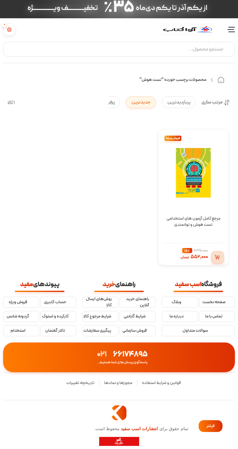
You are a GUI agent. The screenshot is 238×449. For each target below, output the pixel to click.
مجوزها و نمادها (118, 383)
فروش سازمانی (134, 331)
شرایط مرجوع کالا (97, 316)
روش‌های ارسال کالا (99, 302)
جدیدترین (141, 102)
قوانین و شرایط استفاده (161, 383)
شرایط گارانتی (135, 316)
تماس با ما (214, 316)
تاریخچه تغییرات (80, 383)
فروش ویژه (18, 302)
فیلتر (210, 426)
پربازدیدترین (179, 102)
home (221, 79)
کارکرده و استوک (55, 316)
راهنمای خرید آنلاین (137, 302)
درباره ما (177, 316)
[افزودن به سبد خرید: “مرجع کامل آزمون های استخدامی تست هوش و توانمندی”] (217, 257)
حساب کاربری (55, 302)
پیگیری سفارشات (97, 331)
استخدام (18, 331)
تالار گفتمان (55, 331)
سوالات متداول (195, 331)
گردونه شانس (18, 316)
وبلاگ (176, 302)
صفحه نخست (214, 302)
